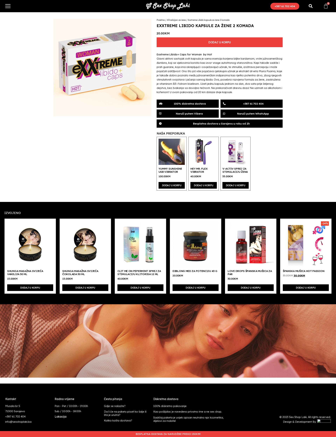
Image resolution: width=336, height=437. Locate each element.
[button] (284, 6)
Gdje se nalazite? (114, 406)
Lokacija (60, 416)
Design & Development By (300, 421)
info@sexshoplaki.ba (18, 421)
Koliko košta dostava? (118, 420)
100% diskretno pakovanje (170, 406)
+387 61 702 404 (15, 416)
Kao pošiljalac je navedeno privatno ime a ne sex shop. (187, 411)
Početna (161, 20)
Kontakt (10, 399)
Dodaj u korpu (219, 42)
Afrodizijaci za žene (176, 20)
